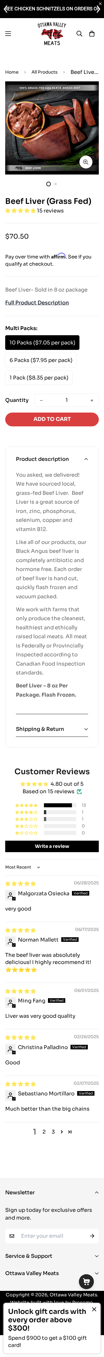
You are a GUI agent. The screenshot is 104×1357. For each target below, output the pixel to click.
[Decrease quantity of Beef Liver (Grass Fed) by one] (41, 400)
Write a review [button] (52, 846)
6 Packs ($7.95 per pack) (41, 360)
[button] (21, 211)
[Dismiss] (94, 1309)
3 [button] (53, 1132)
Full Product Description (37, 303)
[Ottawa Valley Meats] (52, 33)
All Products (44, 72)
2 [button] (44, 1132)
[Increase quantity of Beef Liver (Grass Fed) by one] (92, 400)
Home (11, 72)
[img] (20, 884)
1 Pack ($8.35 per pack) (39, 378)
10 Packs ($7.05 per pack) (42, 343)
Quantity (17, 400)
